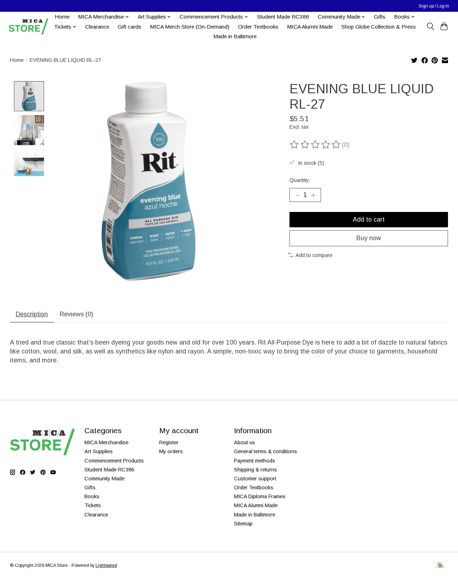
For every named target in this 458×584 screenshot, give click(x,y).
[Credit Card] (439, 565)
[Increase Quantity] (313, 195)
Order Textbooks (258, 27)
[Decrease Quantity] (298, 195)
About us (244, 442)
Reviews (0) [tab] (76, 314)
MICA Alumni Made (310, 27)
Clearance (97, 27)
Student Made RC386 (283, 17)
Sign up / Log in (434, 6)
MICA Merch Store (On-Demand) (189, 27)
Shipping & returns (255, 469)
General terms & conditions (265, 451)
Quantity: (299, 180)
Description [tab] (32, 314)
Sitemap (243, 523)
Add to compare (314, 255)
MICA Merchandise (106, 442)
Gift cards (129, 27)
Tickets (92, 505)
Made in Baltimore (235, 36)
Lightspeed (106, 565)
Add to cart (369, 219)
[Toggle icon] (430, 26)
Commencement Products (114, 461)
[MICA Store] (28, 26)
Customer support (255, 478)
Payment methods (254, 461)
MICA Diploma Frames (260, 496)
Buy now (368, 238)
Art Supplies (98, 451)
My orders (171, 451)
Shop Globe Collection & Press (378, 27)
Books (91, 496)
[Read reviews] (315, 144)
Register (169, 442)
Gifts (379, 17)
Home (62, 17)
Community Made (104, 478)
